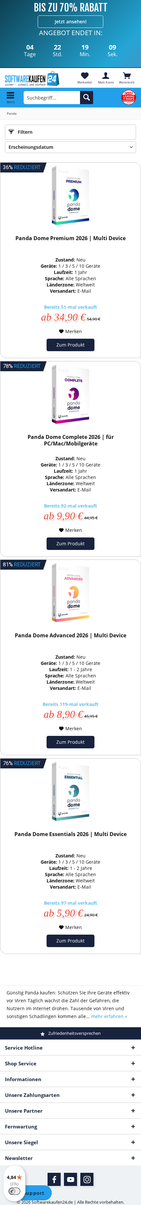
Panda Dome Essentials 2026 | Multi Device (70, 834)
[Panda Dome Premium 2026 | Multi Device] (70, 195)
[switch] (14, 1191)
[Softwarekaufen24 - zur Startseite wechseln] (35, 78)
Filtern (24, 132)
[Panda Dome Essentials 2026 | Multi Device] (70, 791)
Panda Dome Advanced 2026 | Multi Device (70, 635)
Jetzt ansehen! (71, 21)
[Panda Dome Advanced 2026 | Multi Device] (70, 592)
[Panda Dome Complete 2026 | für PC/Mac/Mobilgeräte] (70, 394)
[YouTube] (70, 1179)
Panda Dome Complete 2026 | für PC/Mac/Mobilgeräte (71, 440)
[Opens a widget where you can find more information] (29, 1193)
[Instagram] (86, 1179)
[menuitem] (127, 77)
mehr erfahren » (109, 1016)
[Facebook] (54, 1179)
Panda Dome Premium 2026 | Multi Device (70, 238)
